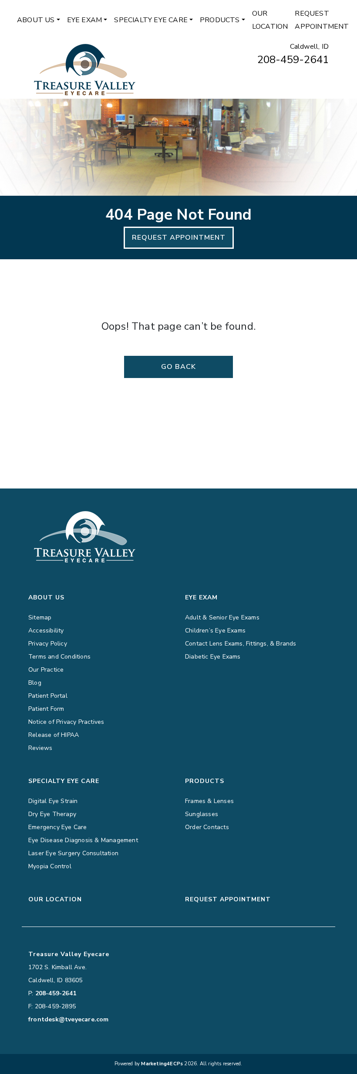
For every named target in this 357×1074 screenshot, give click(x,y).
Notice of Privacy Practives (66, 722)
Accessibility (46, 630)
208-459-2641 (293, 60)
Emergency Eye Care (57, 827)
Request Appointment (322, 20)
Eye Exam (84, 20)
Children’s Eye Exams (215, 630)
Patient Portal (47, 696)
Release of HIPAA (53, 735)
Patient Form (46, 709)
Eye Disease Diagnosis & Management (83, 840)
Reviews (40, 748)
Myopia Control (49, 866)
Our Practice (46, 670)
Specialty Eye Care (151, 20)
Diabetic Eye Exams (213, 656)
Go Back (178, 366)
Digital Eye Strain (53, 801)
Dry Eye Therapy (52, 814)
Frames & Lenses (209, 801)
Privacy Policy (47, 643)
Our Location (270, 20)
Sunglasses (201, 814)
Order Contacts (207, 827)
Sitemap (39, 617)
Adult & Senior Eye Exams (222, 617)
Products (220, 20)
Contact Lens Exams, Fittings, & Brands (240, 643)
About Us (36, 20)
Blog (34, 683)
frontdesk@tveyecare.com (68, 1019)
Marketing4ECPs (162, 1064)
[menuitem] (38, 20)
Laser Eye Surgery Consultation (73, 853)
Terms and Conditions (59, 656)
